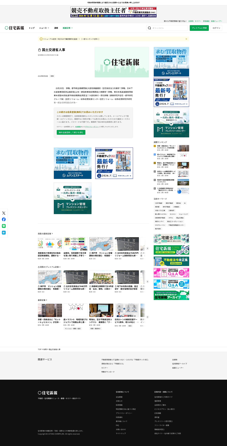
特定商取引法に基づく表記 (126, 409)
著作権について (121, 421)
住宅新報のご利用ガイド (163, 397)
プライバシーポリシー (92, 127)
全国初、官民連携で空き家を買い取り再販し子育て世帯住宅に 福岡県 (74, 256)
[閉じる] (186, 39)
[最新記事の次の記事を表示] (147, 317)
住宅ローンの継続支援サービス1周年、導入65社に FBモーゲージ (126, 322)
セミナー (198, 21)
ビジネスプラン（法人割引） (165, 409)
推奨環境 (157, 401)
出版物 (190, 21)
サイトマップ (121, 433)
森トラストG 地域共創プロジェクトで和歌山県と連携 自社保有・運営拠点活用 (75, 322)
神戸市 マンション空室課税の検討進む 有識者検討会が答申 (100, 256)
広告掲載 (157, 413)
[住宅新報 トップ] (14, 28)
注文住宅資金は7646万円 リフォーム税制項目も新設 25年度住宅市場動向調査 (127, 256)
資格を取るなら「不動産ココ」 (113, 363)
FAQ (117, 425)
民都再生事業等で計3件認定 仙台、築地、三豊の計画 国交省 (101, 289)
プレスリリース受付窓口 (163, 421)
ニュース (43, 28)
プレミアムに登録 (199, 27)
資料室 (156, 417)
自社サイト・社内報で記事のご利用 (167, 433)
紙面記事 (66, 28)
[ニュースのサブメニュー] (48, 28)
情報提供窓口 (159, 429)
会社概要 (119, 397)
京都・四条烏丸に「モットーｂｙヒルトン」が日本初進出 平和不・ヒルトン (49, 322)
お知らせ (119, 401)
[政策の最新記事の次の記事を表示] (147, 248)
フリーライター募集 (161, 425)
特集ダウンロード (108, 372)
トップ (32, 28)
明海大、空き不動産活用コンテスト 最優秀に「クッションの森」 (100, 322)
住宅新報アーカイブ (179, 363)
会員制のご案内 (160, 405)
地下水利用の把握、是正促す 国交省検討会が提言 (126, 287)
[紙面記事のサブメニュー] (72, 28)
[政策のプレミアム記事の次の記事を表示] (147, 281)
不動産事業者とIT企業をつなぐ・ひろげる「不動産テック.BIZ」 (125, 359)
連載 (56, 28)
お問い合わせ (121, 429)
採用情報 (119, 405)
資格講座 (206, 21)
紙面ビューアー (216, 21)
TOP (39, 349)
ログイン (216, 27)
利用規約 (78, 127)
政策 (45, 349)
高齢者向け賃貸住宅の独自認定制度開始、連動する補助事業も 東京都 (49, 256)
